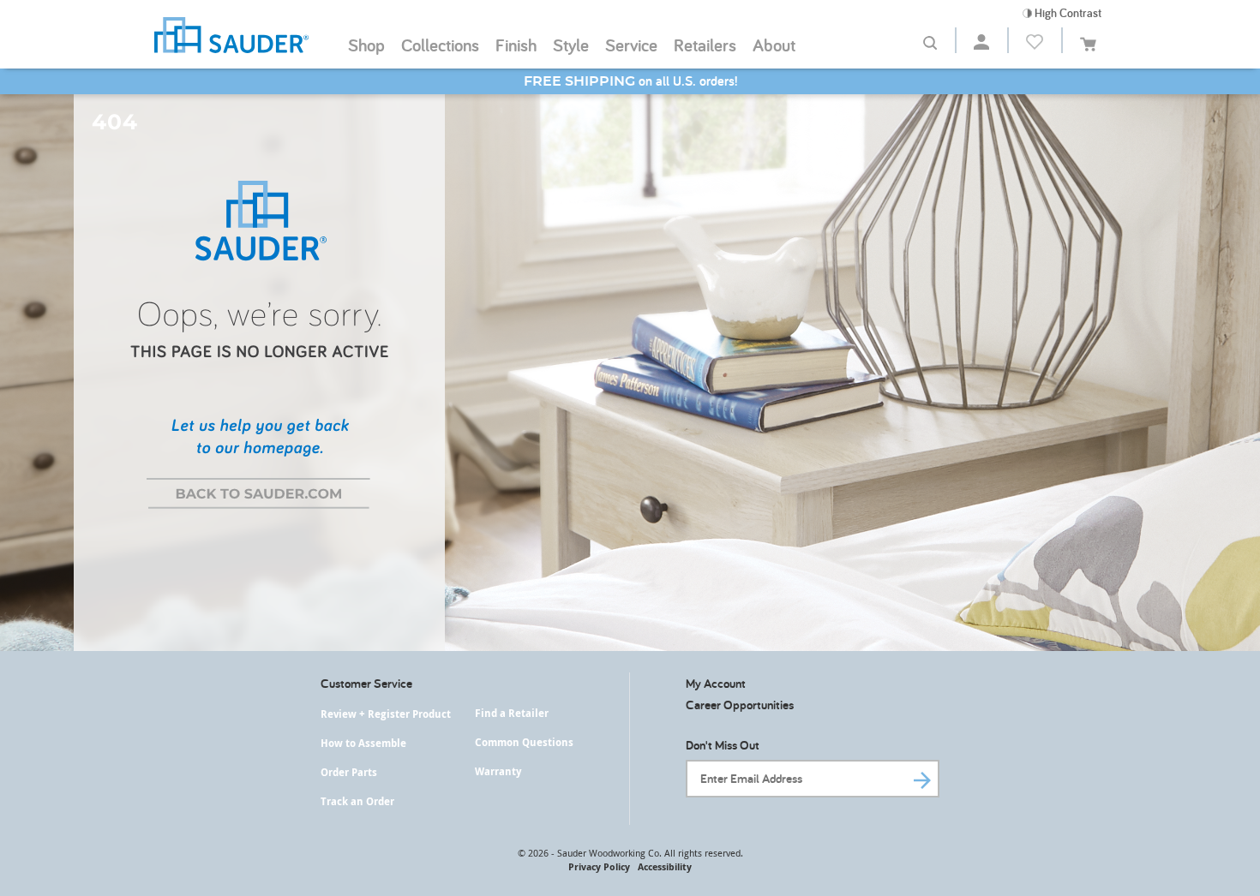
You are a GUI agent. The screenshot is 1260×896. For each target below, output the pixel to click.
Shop (366, 45)
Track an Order (357, 801)
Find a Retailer (512, 713)
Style (571, 45)
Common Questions (524, 742)
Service (631, 45)
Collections (440, 45)
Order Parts (349, 772)
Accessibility (665, 866)
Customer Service (366, 683)
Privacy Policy (599, 866)
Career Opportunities (740, 704)
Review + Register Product (386, 714)
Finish (516, 45)
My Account (716, 683)
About (774, 45)
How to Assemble (363, 743)
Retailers (705, 45)
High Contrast (1066, 13)
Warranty (498, 771)
